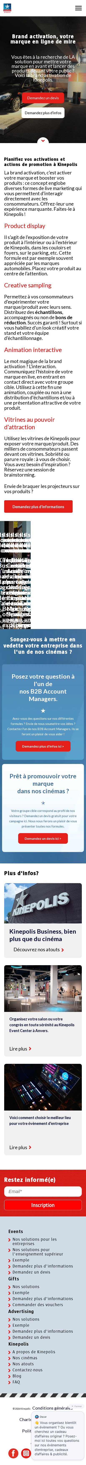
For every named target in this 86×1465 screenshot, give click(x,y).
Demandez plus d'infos (43, 112)
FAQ (16, 1382)
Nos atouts (23, 1364)
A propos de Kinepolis (34, 1352)
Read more (63, 950)
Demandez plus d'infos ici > (43, 746)
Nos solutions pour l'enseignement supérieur (38, 1252)
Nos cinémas (25, 1358)
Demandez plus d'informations (43, 1266)
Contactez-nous (28, 1370)
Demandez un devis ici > (43, 838)
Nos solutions (26, 1287)
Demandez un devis (43, 98)
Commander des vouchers (38, 1305)
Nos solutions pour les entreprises (35, 1241)
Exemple (21, 1260)
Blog (17, 1376)
